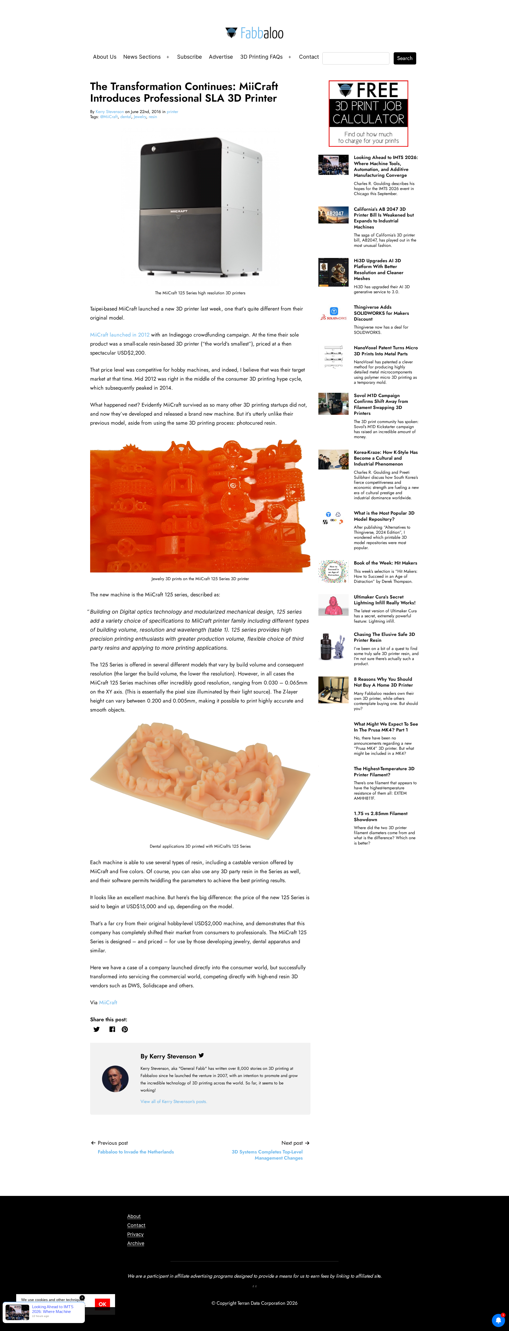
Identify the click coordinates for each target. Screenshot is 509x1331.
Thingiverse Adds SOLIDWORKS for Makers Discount (381, 313)
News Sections (142, 57)
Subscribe (189, 57)
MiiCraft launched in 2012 (120, 335)
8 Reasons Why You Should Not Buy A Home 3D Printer (383, 682)
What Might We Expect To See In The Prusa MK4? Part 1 (386, 727)
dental (125, 117)
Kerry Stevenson (110, 112)
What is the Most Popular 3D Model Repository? (384, 516)
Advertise (221, 57)
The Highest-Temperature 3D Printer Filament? (384, 771)
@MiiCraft (109, 117)
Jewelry (140, 117)
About (134, 1216)
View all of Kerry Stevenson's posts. (174, 1101)
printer (172, 112)
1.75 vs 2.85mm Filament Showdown (380, 816)
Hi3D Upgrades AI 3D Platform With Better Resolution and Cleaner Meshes (378, 269)
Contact (309, 57)
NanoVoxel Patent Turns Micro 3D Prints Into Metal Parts (386, 350)
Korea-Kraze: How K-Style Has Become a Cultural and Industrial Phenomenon (386, 458)
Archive (135, 1243)
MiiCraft (108, 1002)
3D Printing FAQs (261, 57)
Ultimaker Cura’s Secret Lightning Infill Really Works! (385, 599)
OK (102, 1304)
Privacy (135, 1234)
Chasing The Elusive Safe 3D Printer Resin (384, 637)
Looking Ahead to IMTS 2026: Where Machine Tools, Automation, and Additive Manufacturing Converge (386, 166)
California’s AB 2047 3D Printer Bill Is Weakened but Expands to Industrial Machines (384, 218)
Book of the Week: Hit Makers (385, 562)
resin (153, 117)
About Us (104, 57)
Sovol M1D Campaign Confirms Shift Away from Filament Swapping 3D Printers (381, 404)
